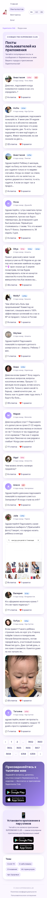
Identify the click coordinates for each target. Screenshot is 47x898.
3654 (9, 747)
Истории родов (27, 869)
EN (42, 12)
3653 (39, 741)
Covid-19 (11, 864)
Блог (12, 20)
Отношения (12, 869)
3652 (30, 741)
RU (31, 12)
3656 (28, 747)
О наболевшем (25, 864)
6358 (23, 753)
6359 (32, 753)
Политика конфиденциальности (24, 892)
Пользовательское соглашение (23, 895)
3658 (8, 753)
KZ (37, 12)
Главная (14, 4)
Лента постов (16, 9)
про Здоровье (13, 874)
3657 (37, 747)
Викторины (15, 14)
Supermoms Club (9, 28)
